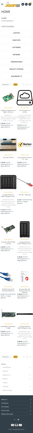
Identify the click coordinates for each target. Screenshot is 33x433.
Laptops (5, 382)
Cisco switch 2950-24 (8, 157)
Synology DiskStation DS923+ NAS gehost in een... (8, 195)
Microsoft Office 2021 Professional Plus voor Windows (25, 290)
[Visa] (12, 425)
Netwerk (5, 379)
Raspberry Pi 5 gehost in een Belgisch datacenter (8, 111)
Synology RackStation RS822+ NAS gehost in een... (25, 327)
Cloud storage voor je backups (24, 111)
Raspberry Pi (6, 375)
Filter (15, 84)
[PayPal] (20, 425)
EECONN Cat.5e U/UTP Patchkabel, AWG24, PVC (8, 290)
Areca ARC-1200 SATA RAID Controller (8, 242)
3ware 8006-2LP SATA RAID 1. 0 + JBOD (8, 327)
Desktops (5, 386)
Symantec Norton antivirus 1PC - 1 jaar (25, 158)
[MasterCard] (16, 425)
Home (3, 364)
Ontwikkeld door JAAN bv (18, 429)
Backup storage (7, 390)
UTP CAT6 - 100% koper (25, 195)
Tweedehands (7, 367)
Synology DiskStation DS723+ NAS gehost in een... (25, 242)
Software (5, 371)
